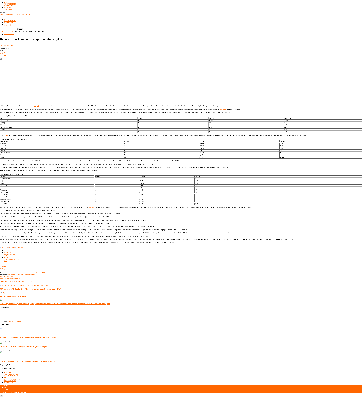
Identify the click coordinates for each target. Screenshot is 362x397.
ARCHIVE (8, 377)
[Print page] (4, 247)
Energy (87, 239)
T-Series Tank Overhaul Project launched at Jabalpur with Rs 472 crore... (28, 338)
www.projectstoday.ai (18, 318)
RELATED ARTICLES (8, 282)
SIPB (5, 261)
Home (2, 31)
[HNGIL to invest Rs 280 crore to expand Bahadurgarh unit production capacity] (4, 357)
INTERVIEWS (8, 6)
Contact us (7, 389)
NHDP (6, 257)
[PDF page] (11, 247)
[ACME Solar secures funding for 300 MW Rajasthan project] (4, 343)
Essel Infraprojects (9, 254)
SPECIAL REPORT (10, 4)
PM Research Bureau (6, 45)
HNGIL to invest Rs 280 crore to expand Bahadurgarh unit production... (28, 361)
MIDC (6, 256)
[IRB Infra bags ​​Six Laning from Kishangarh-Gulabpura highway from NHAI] (24, 285)
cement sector (8, 252)
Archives (6, 386)
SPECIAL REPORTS (11, 376)
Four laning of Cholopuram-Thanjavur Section (21, 274)
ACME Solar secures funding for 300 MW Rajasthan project (23, 347)
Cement (6, 135)
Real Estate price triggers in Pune (13, 296)
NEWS (6, 2)
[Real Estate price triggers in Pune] (5, 293)
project (36, 106)
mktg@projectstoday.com (14, 321)
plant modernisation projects (12, 259)
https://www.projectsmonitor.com (10, 278)
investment (92, 207)
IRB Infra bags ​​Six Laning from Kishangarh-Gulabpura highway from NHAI (30, 289)
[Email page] (19, 247)
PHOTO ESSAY (9, 31)
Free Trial (7, 387)
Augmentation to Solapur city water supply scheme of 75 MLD (28, 273)
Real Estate (223, 109)
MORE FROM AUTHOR (24, 282)
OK (2, 396)
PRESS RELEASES (10, 9)
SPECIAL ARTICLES (12, 379)
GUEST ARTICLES (10, 7)
